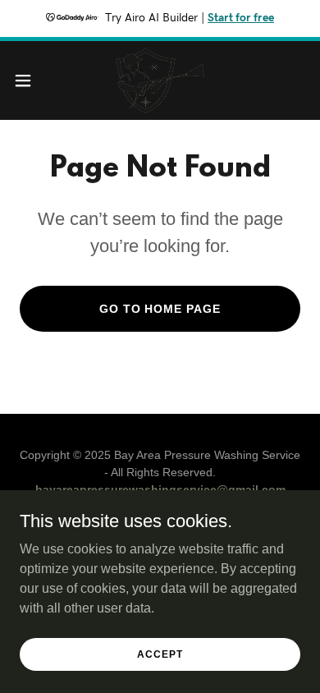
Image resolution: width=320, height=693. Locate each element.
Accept (159, 653)
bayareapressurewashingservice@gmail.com (160, 489)
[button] (30, 80)
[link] (159, 80)
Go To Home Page (160, 308)
